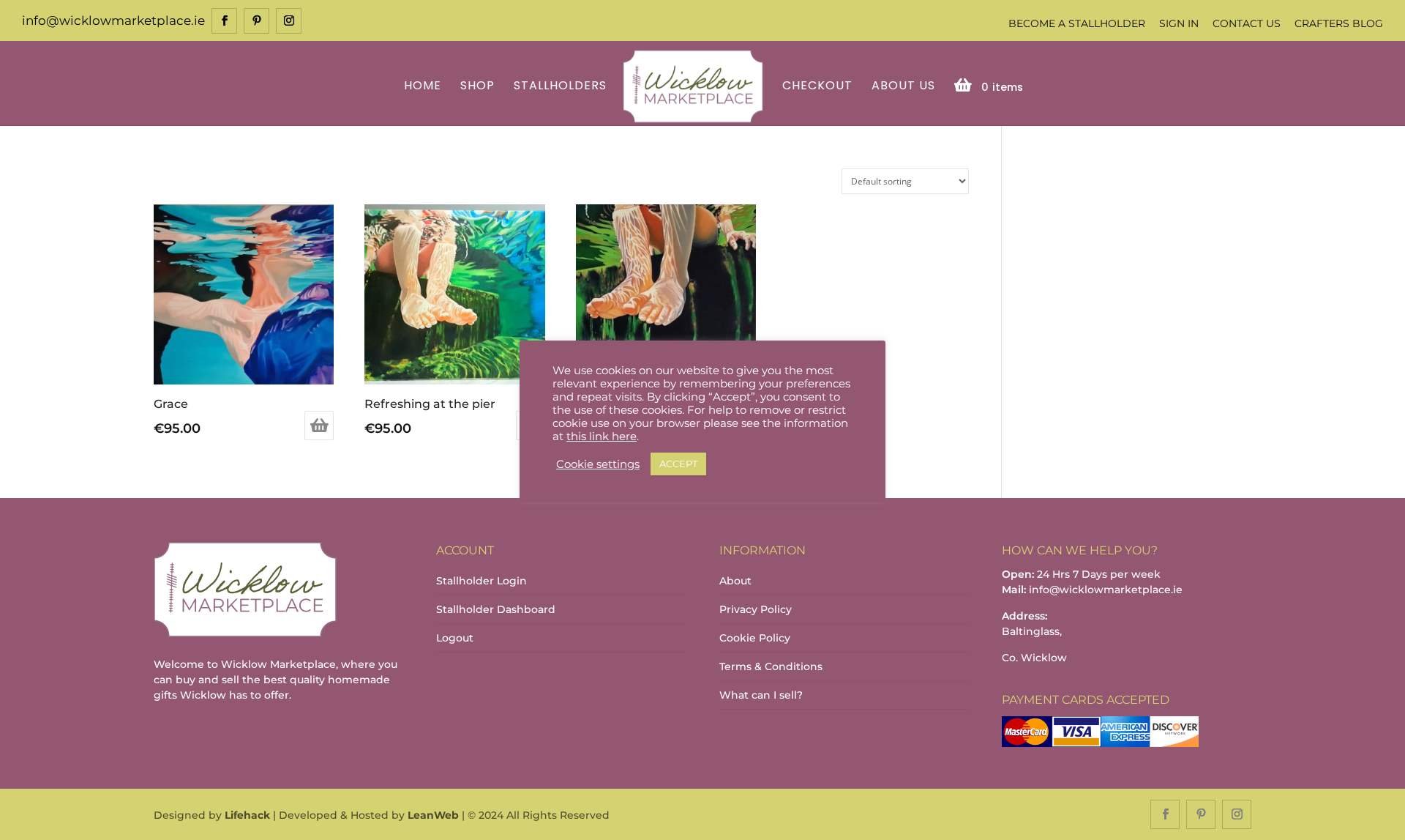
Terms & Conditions (771, 666)
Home (422, 87)
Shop (477, 87)
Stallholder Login (481, 580)
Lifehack (247, 815)
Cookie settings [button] (598, 464)
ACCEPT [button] (678, 463)
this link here (601, 436)
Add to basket (319, 425)
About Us (903, 87)
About (735, 580)
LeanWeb (433, 815)
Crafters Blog (1339, 23)
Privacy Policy (755, 609)
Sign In (1179, 23)
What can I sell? (761, 695)
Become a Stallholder (1076, 23)
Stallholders (560, 87)
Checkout (817, 87)
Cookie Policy (754, 637)
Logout (454, 637)
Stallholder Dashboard (495, 609)
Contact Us (1247, 23)
